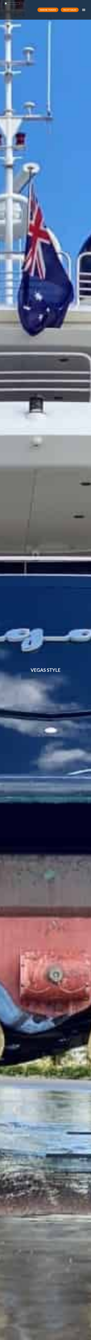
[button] (47, 10)
